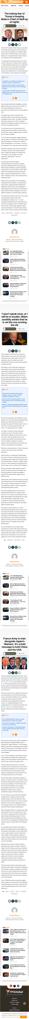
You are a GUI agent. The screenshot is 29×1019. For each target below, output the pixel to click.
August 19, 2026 (14, 288)
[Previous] (13, 98)
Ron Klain (23, 213)
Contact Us (14, 1000)
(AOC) (25, 509)
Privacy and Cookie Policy (12, 1017)
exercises (7, 494)
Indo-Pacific (4, 5)
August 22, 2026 (14, 264)
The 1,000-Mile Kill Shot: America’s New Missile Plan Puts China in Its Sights (17, 253)
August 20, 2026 (14, 280)
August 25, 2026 (14, 256)
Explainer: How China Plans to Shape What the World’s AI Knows (17, 958)
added (3, 428)
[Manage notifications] (24, 1003)
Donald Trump (9, 213)
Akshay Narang (11, 25)
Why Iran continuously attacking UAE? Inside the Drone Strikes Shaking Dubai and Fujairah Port (14, 406)
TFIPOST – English (14, 1002)
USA (23, 540)
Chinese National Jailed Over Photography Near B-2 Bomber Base (18, 261)
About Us (14, 998)
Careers (14, 1008)
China (7, 891)
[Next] (16, 98)
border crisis (17, 200)
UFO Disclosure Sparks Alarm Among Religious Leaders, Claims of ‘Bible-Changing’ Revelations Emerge (12, 395)
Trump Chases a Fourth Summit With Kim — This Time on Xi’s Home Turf (17, 277)
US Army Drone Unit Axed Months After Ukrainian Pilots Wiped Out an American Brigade (18, 269)
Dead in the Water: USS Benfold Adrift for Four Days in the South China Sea (18, 285)
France (12, 891)
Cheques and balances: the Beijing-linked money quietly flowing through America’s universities (13, 728)
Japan (17, 891)
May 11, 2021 (22, 25)
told (14, 143)
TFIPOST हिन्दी (14, 1004)
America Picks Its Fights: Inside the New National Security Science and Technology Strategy (14, 86)
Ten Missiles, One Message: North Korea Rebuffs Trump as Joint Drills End (18, 975)
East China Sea (7, 707)
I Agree (23, 1017)
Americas (13, 5)
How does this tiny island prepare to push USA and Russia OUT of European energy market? (13, 400)
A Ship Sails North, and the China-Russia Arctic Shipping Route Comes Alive (17, 950)
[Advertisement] (14, 305)
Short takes (14, 215)
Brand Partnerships (15, 1010)
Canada (21, 5)
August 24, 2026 (14, 945)
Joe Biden (16, 213)
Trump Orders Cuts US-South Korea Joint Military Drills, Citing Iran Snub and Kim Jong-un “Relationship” (14, 92)
